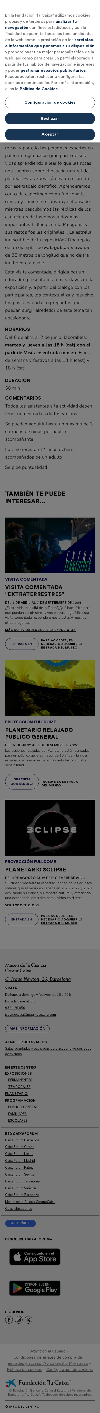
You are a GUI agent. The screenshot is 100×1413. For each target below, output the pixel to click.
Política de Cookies (39, 89)
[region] (50, 71)
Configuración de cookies (50, 102)
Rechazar (50, 118)
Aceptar (50, 134)
